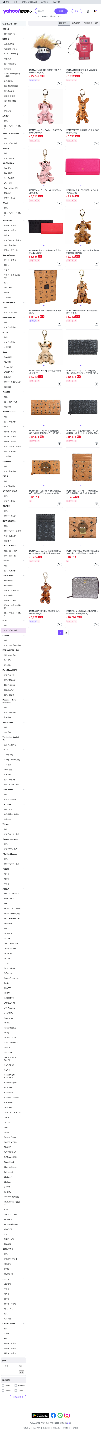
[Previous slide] (30, 46)
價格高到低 (88, 23)
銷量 (97, 23)
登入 (77, 11)
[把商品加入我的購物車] (59, 83)
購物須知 (46, 1427)
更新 (68, 1423)
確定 (21, 1372)
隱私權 (65, 1427)
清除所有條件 (18, 1397)
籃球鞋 (60, 16)
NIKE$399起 (43, 16)
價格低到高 (76, 23)
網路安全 (56, 1427)
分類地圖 (74, 1427)
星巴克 (53, 16)
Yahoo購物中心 (17, 11)
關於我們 (36, 1427)
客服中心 (26, 1427)
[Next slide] (61, 46)
